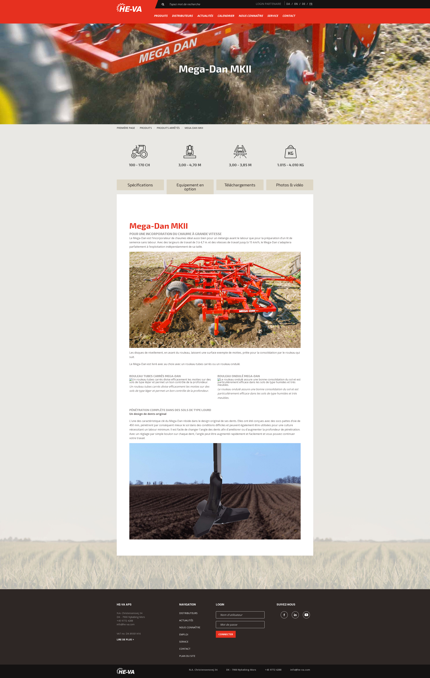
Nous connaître (251, 16)
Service (272, 16)
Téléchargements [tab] (239, 184)
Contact (288, 16)
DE (303, 4)
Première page (126, 127)
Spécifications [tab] (140, 184)
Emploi (183, 634)
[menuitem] (161, 15)
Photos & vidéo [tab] (289, 184)
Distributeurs (182, 16)
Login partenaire (268, 4)
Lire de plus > (125, 639)
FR (310, 4)
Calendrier (225, 16)
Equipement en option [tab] (190, 186)
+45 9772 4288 (125, 620)
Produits (160, 16)
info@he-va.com (126, 624)
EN (296, 4)
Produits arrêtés (168, 127)
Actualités (205, 16)
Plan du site (187, 656)
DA (288, 4)
